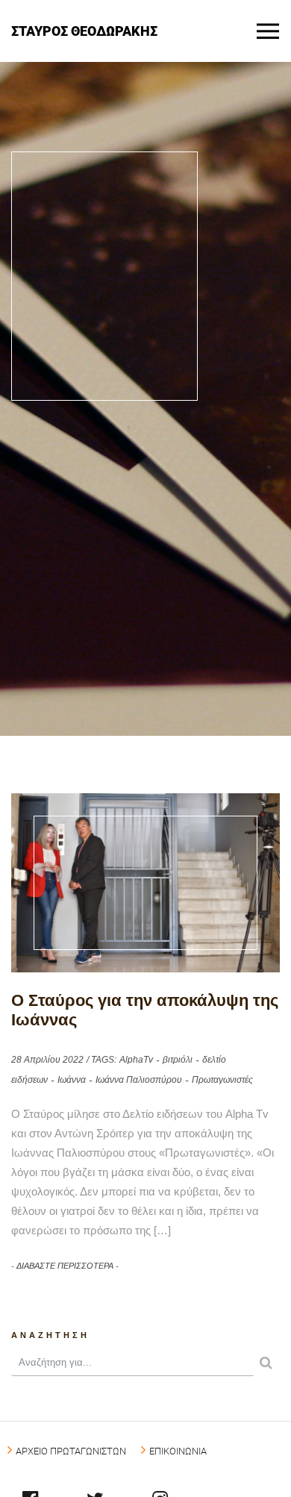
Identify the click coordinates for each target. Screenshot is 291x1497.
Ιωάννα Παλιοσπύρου (139, 1080)
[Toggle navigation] (268, 31)
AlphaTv (136, 1059)
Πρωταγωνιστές (222, 1080)
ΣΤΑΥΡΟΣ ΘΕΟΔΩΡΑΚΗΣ (84, 30)
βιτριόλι (178, 1059)
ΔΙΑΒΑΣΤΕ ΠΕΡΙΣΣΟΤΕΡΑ (64, 1265)
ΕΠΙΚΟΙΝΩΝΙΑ (178, 1451)
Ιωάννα (71, 1080)
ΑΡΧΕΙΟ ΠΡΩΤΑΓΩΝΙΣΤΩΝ (71, 1451)
